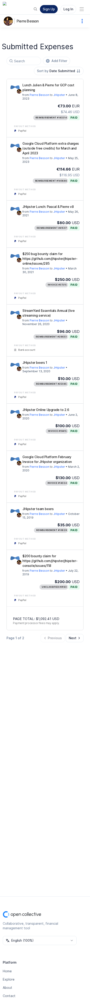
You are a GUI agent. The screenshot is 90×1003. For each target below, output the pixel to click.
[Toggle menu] (81, 9)
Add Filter (59, 61)
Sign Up (49, 9)
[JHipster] (15, 87)
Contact (9, 996)
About (7, 987)
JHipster (59, 95)
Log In (68, 9)
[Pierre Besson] (9, 21)
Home (7, 971)
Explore (9, 979)
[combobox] (59, 71)
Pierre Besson (28, 21)
